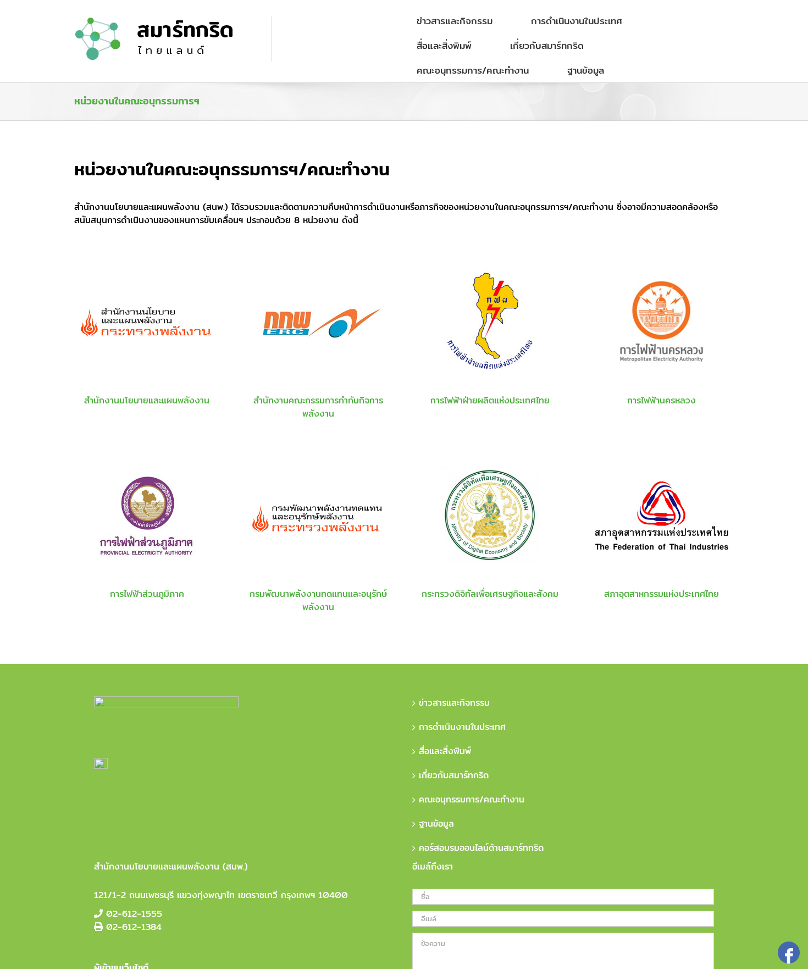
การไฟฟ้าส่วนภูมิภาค (147, 594)
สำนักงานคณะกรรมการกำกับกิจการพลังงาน (318, 407)
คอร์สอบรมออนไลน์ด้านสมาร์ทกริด (481, 848)
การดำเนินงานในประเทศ (462, 727)
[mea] (661, 321)
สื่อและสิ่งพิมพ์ (445, 751)
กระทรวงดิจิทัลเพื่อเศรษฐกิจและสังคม (490, 594)
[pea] (146, 515)
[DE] (489, 515)
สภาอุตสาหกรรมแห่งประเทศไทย (661, 594)
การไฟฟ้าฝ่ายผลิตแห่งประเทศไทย (490, 400)
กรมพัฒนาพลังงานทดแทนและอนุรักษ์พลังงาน (318, 600)
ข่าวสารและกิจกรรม (454, 703)
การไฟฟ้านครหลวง (661, 400)
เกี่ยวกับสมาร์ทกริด (454, 775)
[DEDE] (318, 515)
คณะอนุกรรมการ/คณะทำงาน (471, 799)
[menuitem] (461, 20)
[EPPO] (146, 321)
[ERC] (318, 321)
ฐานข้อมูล (436, 823)
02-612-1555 (134, 914)
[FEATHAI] (661, 515)
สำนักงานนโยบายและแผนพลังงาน (146, 400)
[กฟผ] (489, 321)
